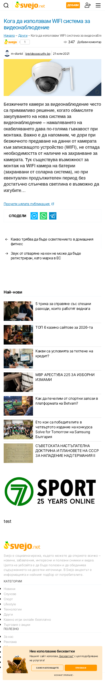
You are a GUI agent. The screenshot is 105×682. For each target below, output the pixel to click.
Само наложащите (47, 667)
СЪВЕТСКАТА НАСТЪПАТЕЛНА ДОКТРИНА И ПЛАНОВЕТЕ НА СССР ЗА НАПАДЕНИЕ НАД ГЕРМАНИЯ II (67, 450)
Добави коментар (89, 42)
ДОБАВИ (73, 5)
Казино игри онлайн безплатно (27, 619)
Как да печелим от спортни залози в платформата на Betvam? (66, 401)
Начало (9, 35)
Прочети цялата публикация (27, 204)
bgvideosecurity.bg (37, 53)
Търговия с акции (17, 625)
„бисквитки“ (66, 656)
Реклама (10, 642)
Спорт (8, 599)
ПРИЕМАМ (80, 667)
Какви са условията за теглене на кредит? (64, 353)
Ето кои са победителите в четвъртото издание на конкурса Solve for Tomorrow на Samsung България (63, 429)
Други (23, 35)
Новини (9, 589)
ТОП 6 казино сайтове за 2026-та (64, 327)
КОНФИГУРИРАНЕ (63, 675)
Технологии (12, 609)
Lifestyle (10, 604)
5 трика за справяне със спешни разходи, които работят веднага (63, 306)
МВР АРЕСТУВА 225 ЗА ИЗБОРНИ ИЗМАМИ (64, 377)
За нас (8, 637)
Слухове (10, 594)
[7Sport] (52, 492)
